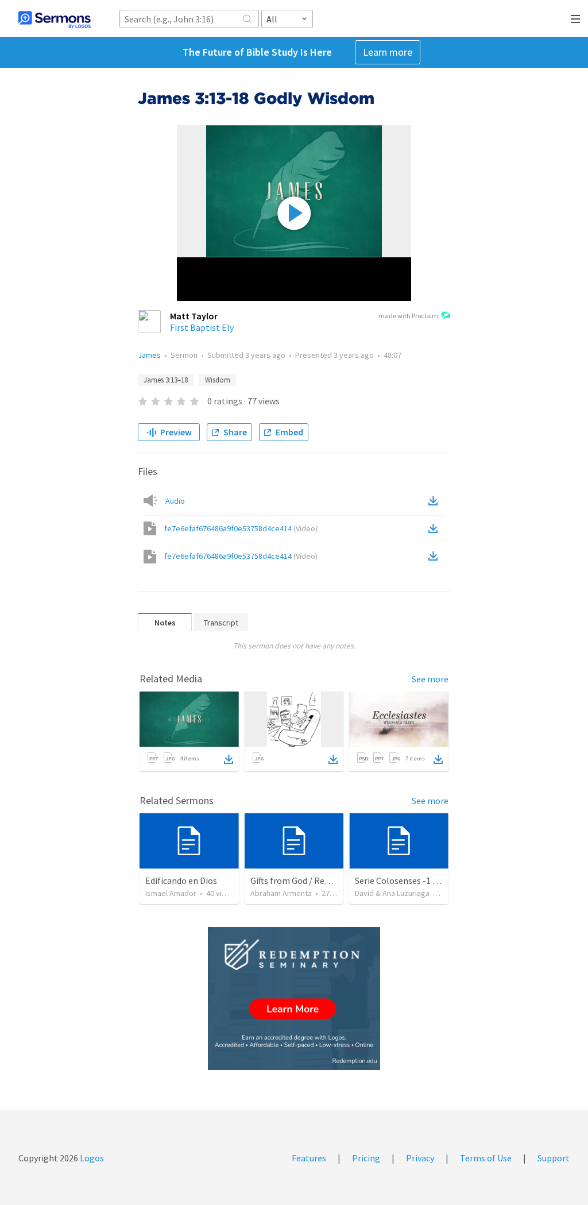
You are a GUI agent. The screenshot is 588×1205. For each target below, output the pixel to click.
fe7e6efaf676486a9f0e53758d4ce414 (241, 528)
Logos (91, 1158)
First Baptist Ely (202, 327)
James (149, 355)
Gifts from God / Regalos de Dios (313, 880)
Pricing (366, 1158)
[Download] (228, 759)
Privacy (420, 1158)
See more (430, 679)
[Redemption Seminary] (294, 998)
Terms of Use (486, 1158)
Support (553, 1158)
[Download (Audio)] (435, 500)
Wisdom (217, 380)
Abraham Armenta (281, 893)
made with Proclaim (408, 315)
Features (309, 1158)
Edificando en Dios (181, 880)
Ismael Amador (170, 893)
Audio (175, 501)
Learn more (387, 52)
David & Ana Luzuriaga (392, 893)
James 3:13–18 (166, 380)
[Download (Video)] (435, 528)
